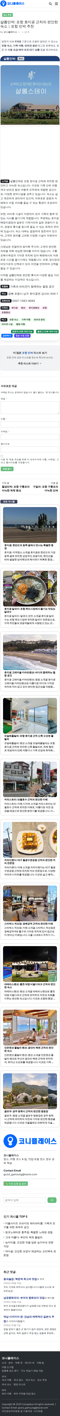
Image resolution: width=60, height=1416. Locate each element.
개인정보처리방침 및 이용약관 (17, 1411)
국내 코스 (6, 1384)
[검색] (52, 1200)
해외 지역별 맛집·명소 (25, 1393)
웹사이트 (5, 444)
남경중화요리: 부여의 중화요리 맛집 (24, 1297)
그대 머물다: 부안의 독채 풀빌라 (23, 1237)
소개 (4, 1362)
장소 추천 (7, 15)
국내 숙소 (30, 1379)
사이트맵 (38, 1411)
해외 (4, 1390)
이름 (4, 419)
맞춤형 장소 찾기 (10, 1370)
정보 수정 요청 (22, 335)
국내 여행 (6, 1379)
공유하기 (7, 335)
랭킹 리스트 (19, 1384)
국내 (4, 1376)
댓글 (4, 399)
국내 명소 (18, 1379)
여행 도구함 (8, 1367)
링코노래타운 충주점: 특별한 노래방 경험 (29, 1232)
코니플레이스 (10, 32)
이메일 (5, 431)
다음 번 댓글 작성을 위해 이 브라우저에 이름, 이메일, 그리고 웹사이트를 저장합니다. (30, 461)
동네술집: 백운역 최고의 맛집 (20, 1279)
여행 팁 (40, 1362)
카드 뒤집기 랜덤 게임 (32, 1370)
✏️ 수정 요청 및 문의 (15, 1183)
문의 (10, 1362)
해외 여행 (6, 1393)
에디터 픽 (29, 1362)
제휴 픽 (19, 1362)
